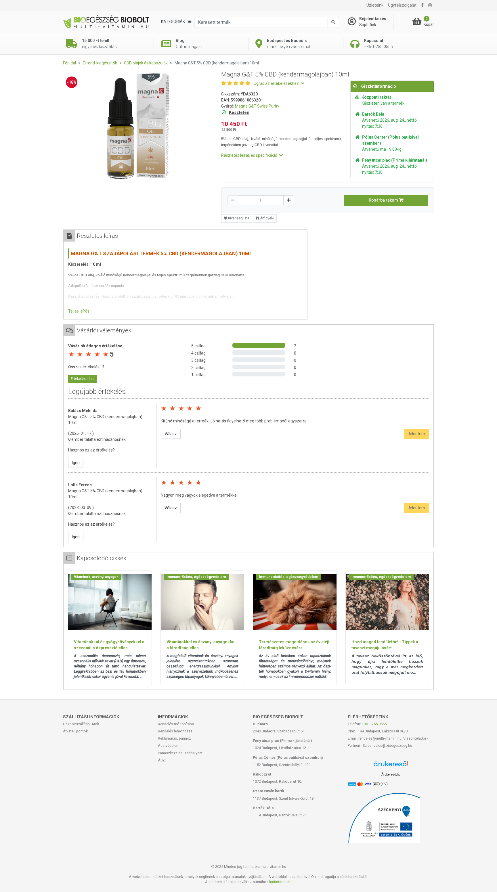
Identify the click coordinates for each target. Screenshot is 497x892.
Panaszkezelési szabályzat (180, 753)
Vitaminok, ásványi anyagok (96, 577)
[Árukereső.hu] (391, 766)
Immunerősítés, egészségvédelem (196, 577)
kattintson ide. (280, 882)
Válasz (171, 433)
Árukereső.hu (390, 774)
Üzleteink (374, 5)
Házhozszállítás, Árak (81, 724)
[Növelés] (288, 200)
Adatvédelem (168, 745)
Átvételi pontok (75, 731)
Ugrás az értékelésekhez (277, 83)
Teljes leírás (78, 311)
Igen (76, 462)
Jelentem (416, 433)
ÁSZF (162, 760)
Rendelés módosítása (176, 724)
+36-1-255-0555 (374, 724)
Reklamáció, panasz (174, 738)
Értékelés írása (83, 379)
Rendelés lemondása (175, 731)
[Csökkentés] (232, 200)
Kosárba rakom (384, 200)
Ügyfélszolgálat (402, 5)
